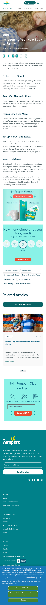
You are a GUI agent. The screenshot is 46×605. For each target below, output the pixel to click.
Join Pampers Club (9, 514)
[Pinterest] (17, 56)
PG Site (5, 553)
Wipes (5, 498)
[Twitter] (8, 56)
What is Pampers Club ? (11, 502)
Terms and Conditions (10, 525)
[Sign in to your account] (38, 2)
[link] (23, 205)
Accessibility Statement (10, 529)
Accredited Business (9, 561)
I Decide (23, 600)
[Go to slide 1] (22, 371)
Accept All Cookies (23, 588)
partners (28, 568)
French (18, 565)
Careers (5, 522)
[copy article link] (25, 56)
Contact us (6, 518)
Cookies (5, 545)
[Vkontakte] (13, 56)
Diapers (5, 494)
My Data (5, 542)
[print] (21, 56)
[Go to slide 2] (24, 371)
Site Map (6, 549)
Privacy (5, 533)
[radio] (7, 245)
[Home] (6, 2)
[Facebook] (4, 56)
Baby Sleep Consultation (11, 505)
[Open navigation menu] (42, 2)
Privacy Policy (31, 577)
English (12, 565)
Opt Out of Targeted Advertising (13, 556)
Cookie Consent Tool (22, 581)
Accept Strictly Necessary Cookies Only (23, 594)
